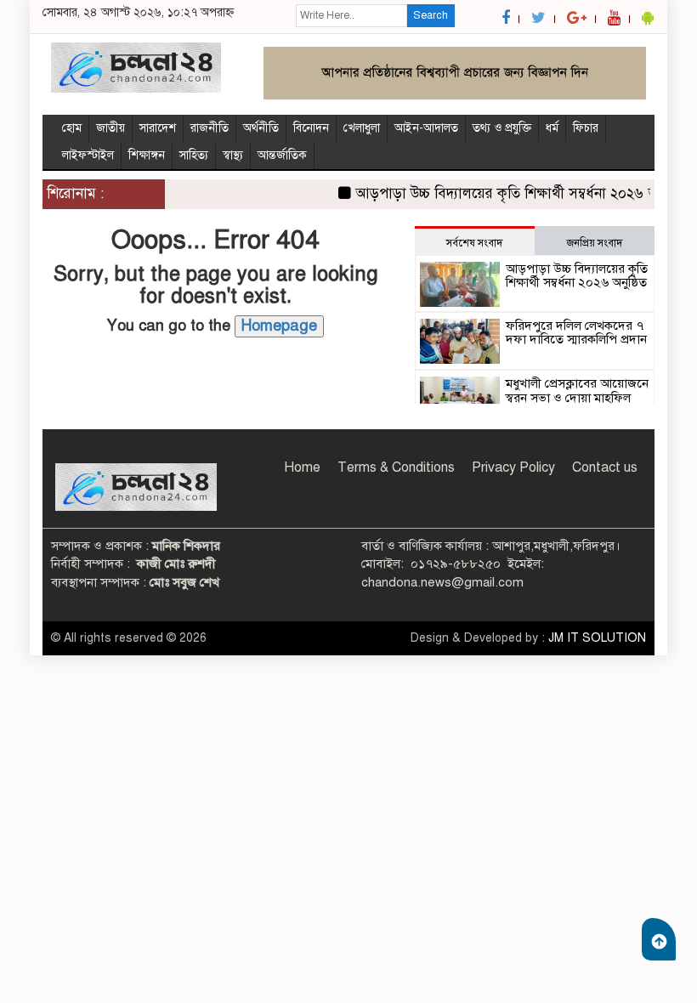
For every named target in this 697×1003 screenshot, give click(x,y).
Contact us (605, 467)
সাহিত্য (193, 155)
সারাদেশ (157, 128)
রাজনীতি (209, 128)
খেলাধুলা (361, 128)
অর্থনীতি (261, 128)
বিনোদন (311, 128)
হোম (72, 128)
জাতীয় (110, 128)
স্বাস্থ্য (233, 155)
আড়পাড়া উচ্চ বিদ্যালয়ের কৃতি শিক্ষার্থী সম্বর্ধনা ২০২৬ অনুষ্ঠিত (514, 193)
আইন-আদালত (426, 128)
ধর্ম (552, 128)
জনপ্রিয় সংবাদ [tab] (594, 243)
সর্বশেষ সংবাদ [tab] (474, 243)
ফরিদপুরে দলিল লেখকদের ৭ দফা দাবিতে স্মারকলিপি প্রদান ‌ (576, 333)
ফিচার (585, 128)
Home (302, 467)
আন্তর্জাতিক (282, 155)
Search (430, 15)
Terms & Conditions (396, 467)
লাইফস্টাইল (88, 155)
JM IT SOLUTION (597, 638)
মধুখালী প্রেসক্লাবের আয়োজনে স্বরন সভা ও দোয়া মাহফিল (577, 390)
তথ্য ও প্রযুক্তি (502, 128)
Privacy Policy (513, 467)
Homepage (279, 325)
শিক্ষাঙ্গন (146, 155)
